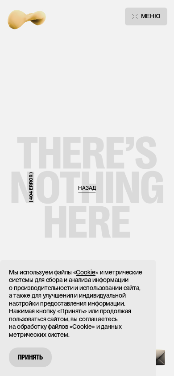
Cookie (85, 272)
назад (86, 188)
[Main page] (27, 17)
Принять (30, 357)
